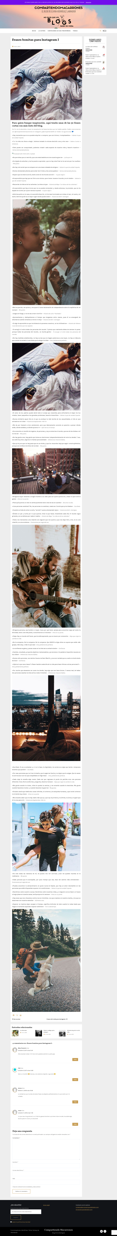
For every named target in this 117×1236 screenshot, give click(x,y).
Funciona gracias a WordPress (19, 1230)
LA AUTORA (41, 31)
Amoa (20, 1088)
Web (13, 1178)
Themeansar (14, 1232)
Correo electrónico (18, 1170)
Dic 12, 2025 (24, 1032)
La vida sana (23, 1030)
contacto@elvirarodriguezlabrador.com (87, 1207)
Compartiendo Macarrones (58, 1230)
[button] (100, 30)
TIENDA (75, 31)
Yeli (19, 1068)
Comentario (16, 1138)
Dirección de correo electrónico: (20, 1208)
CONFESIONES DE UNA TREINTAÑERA (59, 31)
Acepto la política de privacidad (21, 1222)
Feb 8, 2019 (71, 1034)
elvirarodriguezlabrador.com (84, 1209)
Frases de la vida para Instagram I (56, 1019)
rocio (19, 1110)
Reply (75, 1059)
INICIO (34, 31)
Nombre (15, 1162)
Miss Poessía (22, 1048)
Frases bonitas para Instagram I (35, 40)
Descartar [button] (88, 2)
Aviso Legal (46, 1205)
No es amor (16, 1019)
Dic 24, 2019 (47, 1034)
